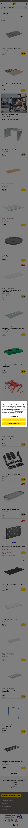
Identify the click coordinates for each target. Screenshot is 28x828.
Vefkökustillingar (14, 416)
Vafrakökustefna (18, 412)
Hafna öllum (14, 420)
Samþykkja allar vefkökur (14, 423)
